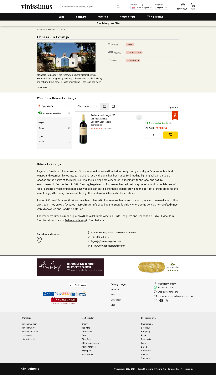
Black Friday (87, 354)
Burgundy (145, 331)
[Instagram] (156, 301)
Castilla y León (134, 53)
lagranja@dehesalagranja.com (106, 241)
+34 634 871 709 (165, 287)
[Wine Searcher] (158, 267)
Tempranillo (133, 61)
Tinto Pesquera (123, 216)
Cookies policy (187, 369)
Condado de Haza (148, 216)
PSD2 (50, 294)
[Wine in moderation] (64, 300)
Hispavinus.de (28, 339)
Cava (84, 335)
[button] (183, 6)
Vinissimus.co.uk (30, 331)
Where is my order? (167, 284)
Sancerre (145, 358)
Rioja (143, 335)
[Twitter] (167, 301)
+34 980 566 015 (100, 237)
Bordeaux (145, 328)
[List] (104, 106)
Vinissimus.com (29, 324)
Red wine (86, 328)
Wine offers (128, 16)
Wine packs (156, 16)
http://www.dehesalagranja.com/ (108, 245)
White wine (87, 331)
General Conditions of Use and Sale (152, 369)
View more (42, 88)
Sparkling (81, 16)
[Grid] (113, 106)
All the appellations (90, 343)
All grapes (86, 350)
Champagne (147, 324)
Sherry (85, 324)
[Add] (170, 135)
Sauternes (146, 350)
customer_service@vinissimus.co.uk (175, 296)
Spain (130, 44)
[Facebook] (161, 301)
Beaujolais (146, 339)
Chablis (144, 354)
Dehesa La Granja (75, 220)
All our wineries (89, 347)
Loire (143, 343)
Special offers (56, 106)
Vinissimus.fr (28, 328)
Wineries (103, 16)
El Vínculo (165, 216)
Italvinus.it (27, 335)
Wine (61, 16)
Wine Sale (86, 339)
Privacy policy (173, 369)
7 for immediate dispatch (160, 123)
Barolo (144, 347)
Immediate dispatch (56, 113)
